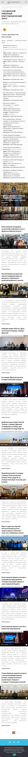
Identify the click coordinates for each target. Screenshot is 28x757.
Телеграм (10, 49)
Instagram (13, 47)
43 (17, 732)
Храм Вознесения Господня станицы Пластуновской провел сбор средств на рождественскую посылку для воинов (14, 477)
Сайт (9, 47)
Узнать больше (6, 269)
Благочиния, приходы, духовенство (14, 6)
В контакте (13, 149)
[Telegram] (9, 742)
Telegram (10, 107)
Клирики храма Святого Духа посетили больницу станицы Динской (13, 331)
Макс (4, 51)
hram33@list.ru (11, 114)
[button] (26, 2)
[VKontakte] (14, 742)
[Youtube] (18, 742)
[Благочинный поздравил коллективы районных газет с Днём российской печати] (14, 241)
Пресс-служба (4, 204)
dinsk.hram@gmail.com (12, 23)
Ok (14, 754)
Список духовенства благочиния (10, 36)
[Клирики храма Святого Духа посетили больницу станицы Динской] (14, 343)
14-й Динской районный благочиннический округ (14, 7)
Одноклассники (23, 49)
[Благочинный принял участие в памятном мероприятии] (14, 638)
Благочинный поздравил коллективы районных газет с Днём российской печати (13, 229)
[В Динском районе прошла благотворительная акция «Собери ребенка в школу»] (11, 215)
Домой (3, 6)
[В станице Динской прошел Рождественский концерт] (14, 389)
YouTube (16, 49)
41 (10, 732)
